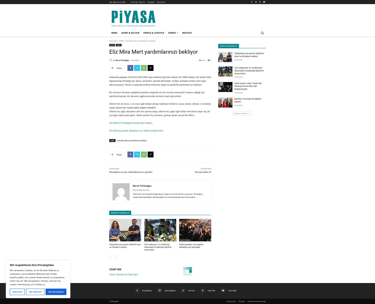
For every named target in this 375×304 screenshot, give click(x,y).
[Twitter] (260, 2)
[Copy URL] (151, 68)
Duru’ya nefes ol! (203, 172)
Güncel (112, 240)
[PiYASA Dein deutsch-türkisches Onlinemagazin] (133, 18)
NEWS (121, 41)
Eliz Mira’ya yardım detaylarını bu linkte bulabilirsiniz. (136, 130)
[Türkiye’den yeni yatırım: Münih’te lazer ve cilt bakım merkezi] (125, 230)
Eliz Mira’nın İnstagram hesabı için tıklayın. (131, 122)
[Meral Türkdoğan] (111, 60)
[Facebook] (252, 2)
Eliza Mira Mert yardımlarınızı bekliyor (132, 140)
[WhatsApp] (144, 68)
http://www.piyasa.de (141, 190)
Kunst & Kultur (185, 240)
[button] (262, 32)
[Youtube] (264, 2)
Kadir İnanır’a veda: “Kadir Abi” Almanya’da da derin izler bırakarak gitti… (248, 86)
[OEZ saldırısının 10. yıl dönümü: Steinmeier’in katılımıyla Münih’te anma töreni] (160, 230)
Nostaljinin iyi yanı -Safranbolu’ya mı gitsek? (130, 172)
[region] (38, 279)
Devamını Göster (241, 113)
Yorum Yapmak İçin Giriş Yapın (123, 274)
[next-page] (116, 257)
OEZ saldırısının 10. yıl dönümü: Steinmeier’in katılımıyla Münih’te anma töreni (157, 247)
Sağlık (119, 45)
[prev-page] (111, 257)
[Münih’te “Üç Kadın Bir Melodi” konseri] (225, 103)
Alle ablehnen (35, 292)
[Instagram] (256, 2)
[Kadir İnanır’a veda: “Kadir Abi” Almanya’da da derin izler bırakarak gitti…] (225, 87)
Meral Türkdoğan (122, 60)
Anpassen (17, 292)
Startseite (113, 41)
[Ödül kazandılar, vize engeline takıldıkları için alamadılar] (195, 230)
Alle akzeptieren (56, 292)
